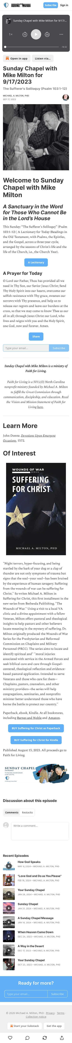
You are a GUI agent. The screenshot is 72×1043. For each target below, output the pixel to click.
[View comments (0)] (27, 1038)
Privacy (50, 1013)
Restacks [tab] (27, 812)
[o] (9, 866)
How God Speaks (29, 862)
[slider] (32, 47)
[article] (36, 866)
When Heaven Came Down (35, 932)
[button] (10, 34)
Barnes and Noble (29, 718)
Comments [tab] (11, 812)
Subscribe (50, 5)
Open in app (19, 58)
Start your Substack (26, 1026)
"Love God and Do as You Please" (39, 876)
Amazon (54, 718)
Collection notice (36, 1016)
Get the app (54, 1026)
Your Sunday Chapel (31, 890)
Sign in (64, 5)
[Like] (10, 1038)
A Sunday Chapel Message (36, 918)
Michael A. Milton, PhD (16, 95)
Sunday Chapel (28, 904)
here (40, 407)
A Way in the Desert (31, 946)
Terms (60, 1013)
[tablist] (19, 812)
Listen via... (43, 58)
